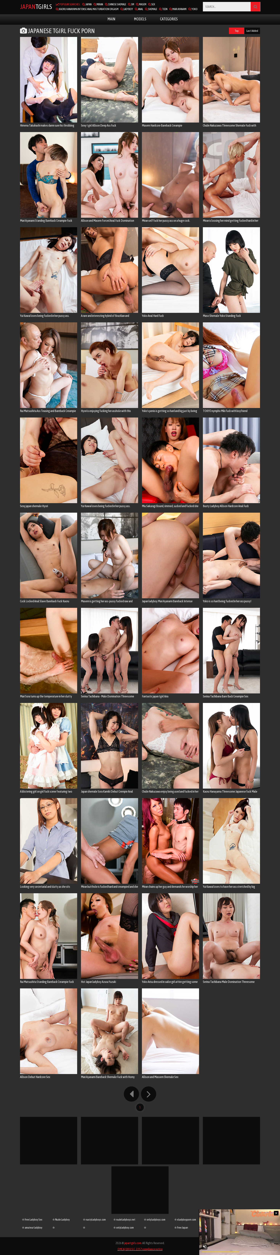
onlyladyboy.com (125, 1227)
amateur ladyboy (33, 1227)
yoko (194, 9)
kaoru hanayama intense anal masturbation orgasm (88, 9)
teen (164, 9)
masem (142, 4)
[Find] (255, 6)
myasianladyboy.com (63, 1227)
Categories (169, 19)
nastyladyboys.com (95, 1219)
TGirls (36, 6)
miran (99, 4)
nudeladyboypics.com (94, 1227)
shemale (152, 9)
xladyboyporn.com (186, 1219)
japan (88, 4)
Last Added (252, 30)
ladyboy (128, 9)
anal (140, 9)
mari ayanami (179, 9)
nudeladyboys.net (125, 1219)
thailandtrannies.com (155, 1227)
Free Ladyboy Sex (33, 1219)
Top (237, 30)
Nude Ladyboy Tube (61, 1220)
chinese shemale (117, 4)
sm (132, 4)
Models (140, 19)
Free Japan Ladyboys (181, 1228)
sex (153, 4)
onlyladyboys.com (155, 1219)
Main (111, 19)
